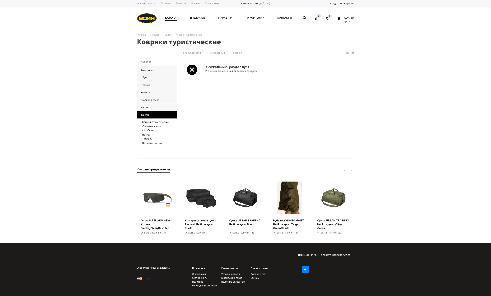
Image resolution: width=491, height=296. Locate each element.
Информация (230, 268)
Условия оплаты (230, 274)
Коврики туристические (155, 122)
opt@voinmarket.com (335, 255)
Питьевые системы (153, 143)
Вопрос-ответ (259, 274)
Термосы (147, 139)
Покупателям (259, 268)
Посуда (146, 134)
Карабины (148, 130)
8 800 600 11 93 (249, 3)
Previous (345, 170)
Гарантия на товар (231, 278)
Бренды (255, 278)
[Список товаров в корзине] (346, 20)
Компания (198, 268)
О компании (199, 274)
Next (351, 170)
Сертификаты (200, 278)
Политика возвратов (233, 281)
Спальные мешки (151, 126)
